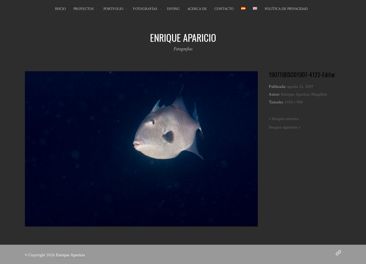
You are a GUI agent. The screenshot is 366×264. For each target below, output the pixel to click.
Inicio (60, 8)
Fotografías (145, 8)
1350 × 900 (294, 102)
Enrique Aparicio (70, 255)
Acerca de (197, 8)
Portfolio (113, 8)
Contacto (224, 8)
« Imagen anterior (284, 119)
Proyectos (83, 8)
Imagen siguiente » (284, 127)
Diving (173, 8)
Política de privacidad (286, 8)
